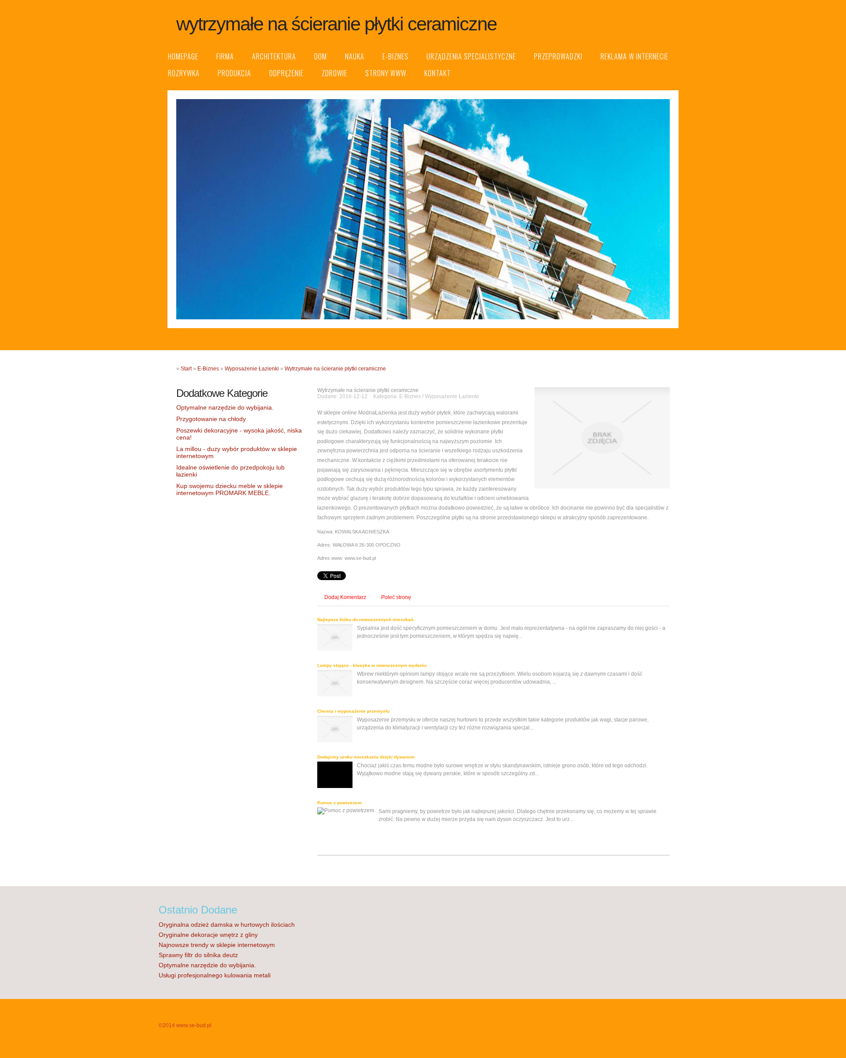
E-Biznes (395, 56)
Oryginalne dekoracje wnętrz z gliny (208, 934)
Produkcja (234, 73)
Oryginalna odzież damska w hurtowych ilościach (227, 924)
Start (186, 369)
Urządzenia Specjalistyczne (471, 56)
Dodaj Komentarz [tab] (345, 597)
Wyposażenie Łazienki (252, 369)
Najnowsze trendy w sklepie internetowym (217, 944)
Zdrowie (334, 73)
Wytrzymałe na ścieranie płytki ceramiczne (335, 369)
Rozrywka (184, 73)
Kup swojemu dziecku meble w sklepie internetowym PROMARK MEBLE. (229, 489)
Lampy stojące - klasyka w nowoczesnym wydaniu (372, 665)
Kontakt (437, 73)
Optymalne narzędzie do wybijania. (225, 407)
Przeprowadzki (558, 56)
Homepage (183, 56)
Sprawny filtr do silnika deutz (198, 954)
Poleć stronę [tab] (396, 597)
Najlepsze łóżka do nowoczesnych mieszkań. (366, 619)
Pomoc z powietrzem (339, 802)
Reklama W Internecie (634, 56)
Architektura (274, 56)
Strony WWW (385, 73)
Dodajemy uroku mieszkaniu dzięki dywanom (366, 757)
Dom (320, 56)
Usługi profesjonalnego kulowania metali (215, 975)
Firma (225, 56)
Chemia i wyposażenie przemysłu (353, 711)
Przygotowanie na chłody (211, 418)
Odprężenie (286, 73)
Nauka (354, 56)
